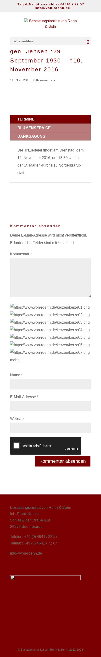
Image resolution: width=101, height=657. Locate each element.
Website (17, 419)
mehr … (16, 360)
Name (16, 375)
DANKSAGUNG (31, 136)
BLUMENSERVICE (34, 128)
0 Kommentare (44, 80)
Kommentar (21, 254)
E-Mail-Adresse (24, 397)
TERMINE (26, 119)
